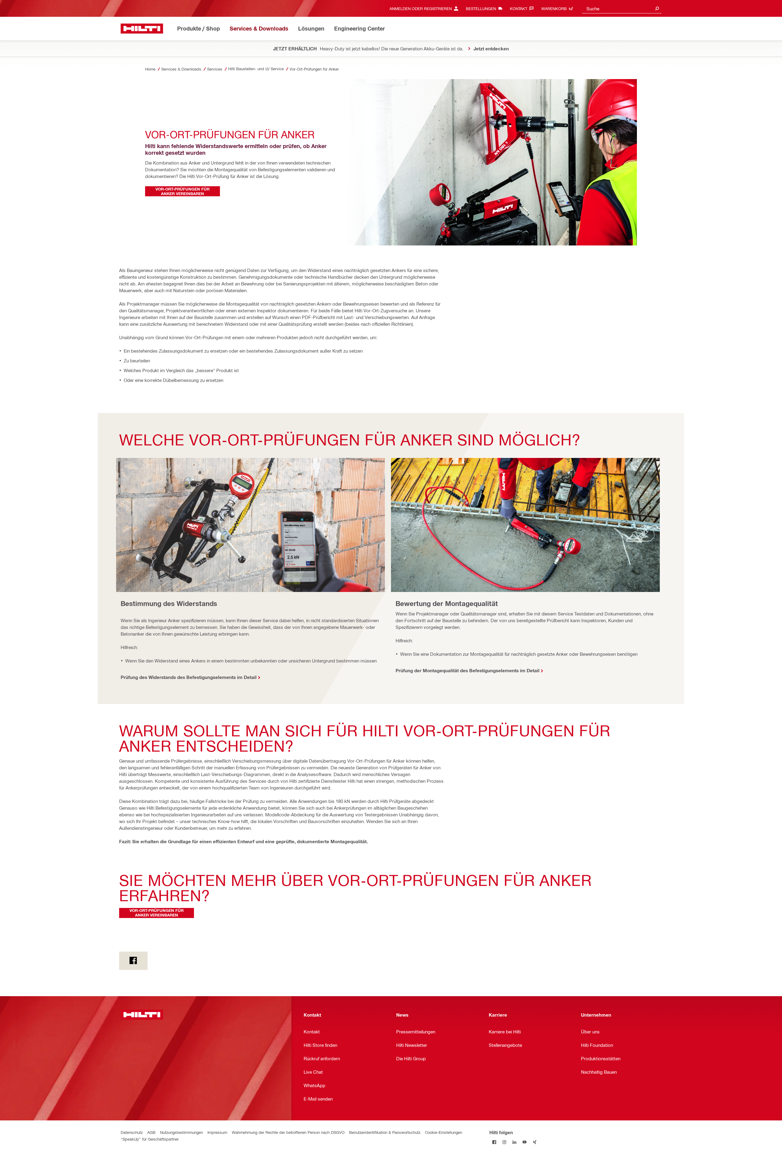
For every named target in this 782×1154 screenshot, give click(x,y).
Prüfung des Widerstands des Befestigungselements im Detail (189, 677)
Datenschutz (132, 1132)
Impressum (217, 1132)
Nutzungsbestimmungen (181, 1132)
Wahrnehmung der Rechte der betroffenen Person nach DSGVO (288, 1132)
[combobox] (621, 8)
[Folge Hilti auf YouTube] (525, 1142)
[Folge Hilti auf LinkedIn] (515, 1142)
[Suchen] (657, 8)
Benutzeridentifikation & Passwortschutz (384, 1132)
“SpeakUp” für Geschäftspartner (150, 1139)
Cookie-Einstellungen (443, 1132)
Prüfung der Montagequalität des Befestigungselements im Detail (467, 670)
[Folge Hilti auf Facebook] (494, 1142)
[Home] (142, 29)
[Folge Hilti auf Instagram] (504, 1142)
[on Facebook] (133, 961)
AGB (151, 1132)
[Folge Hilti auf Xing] (535, 1142)
